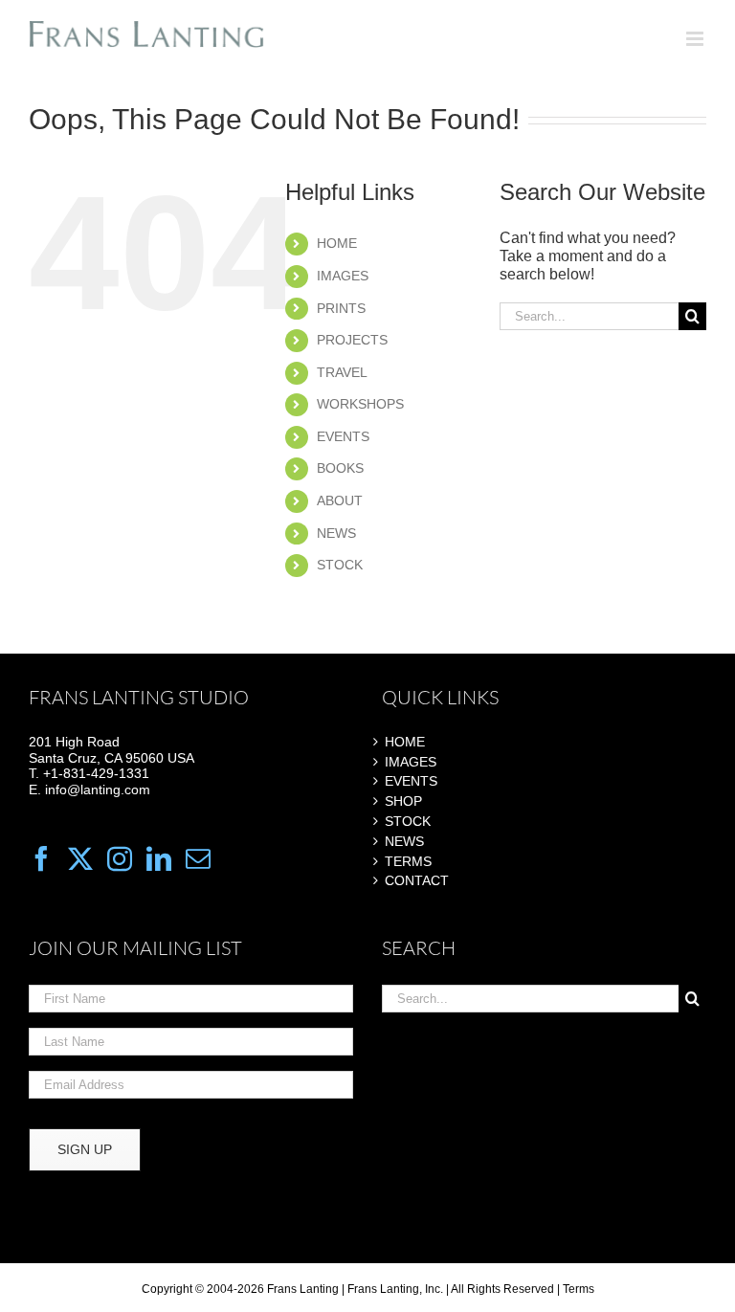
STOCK (340, 564)
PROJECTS (352, 339)
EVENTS (343, 436)
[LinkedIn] (158, 858)
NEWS (336, 533)
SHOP (403, 801)
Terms (578, 1289)
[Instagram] (119, 858)
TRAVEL (342, 372)
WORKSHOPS (360, 403)
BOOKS (340, 468)
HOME (337, 243)
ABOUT (340, 500)
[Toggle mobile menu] (696, 39)
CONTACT (417, 880)
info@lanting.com (97, 789)
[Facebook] (41, 858)
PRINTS (341, 308)
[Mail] (198, 858)
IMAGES (342, 275)
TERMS (408, 861)
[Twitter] (80, 858)
